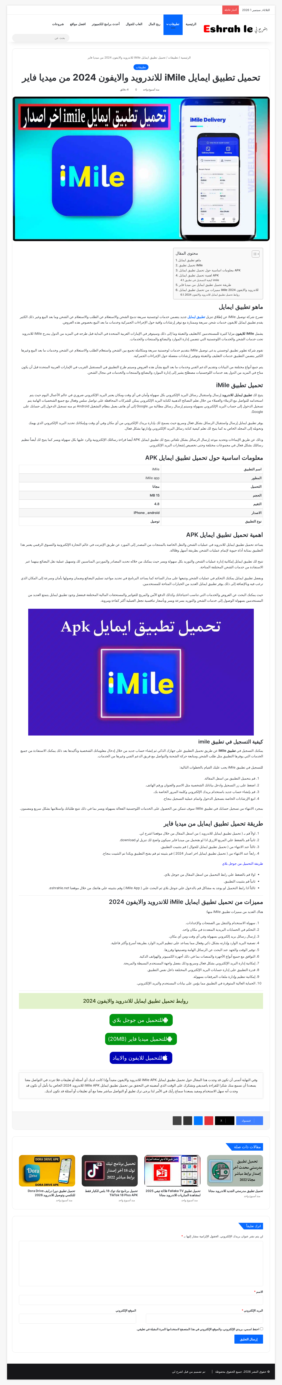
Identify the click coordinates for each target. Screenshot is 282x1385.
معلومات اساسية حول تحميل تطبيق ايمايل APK (210, 270)
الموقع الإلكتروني (126, 1310)
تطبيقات (174, 24)
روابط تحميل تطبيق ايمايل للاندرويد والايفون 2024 (212, 294)
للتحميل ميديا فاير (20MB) (137, 1039)
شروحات (58, 24)
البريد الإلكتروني (252, 1310)
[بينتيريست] (208, 1120)
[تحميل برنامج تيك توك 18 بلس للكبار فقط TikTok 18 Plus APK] (110, 1171)
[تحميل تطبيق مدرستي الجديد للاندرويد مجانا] (235, 1171)
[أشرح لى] (237, 28)
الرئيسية (191, 24)
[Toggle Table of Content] (253, 254)
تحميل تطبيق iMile (191, 265)
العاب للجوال (134, 24)
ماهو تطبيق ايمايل (189, 260)
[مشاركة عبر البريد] (187, 1120)
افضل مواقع (78, 24)
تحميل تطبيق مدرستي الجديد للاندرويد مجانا (235, 1191)
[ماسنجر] (198, 1120)
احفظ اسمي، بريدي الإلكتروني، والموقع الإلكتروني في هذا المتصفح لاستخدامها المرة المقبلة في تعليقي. (197, 1329)
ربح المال (154, 24)
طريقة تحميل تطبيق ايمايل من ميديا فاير (205, 285)
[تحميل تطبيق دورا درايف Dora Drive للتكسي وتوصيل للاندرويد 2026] (47, 1171)
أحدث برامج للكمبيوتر (106, 24)
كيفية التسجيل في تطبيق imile (202, 280)
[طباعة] (177, 1120)
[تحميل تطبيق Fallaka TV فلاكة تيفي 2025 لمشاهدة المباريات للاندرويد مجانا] (172, 1171)
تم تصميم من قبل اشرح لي (188, 1371)
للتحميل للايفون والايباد (137, 1058)
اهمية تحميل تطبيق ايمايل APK (199, 275)
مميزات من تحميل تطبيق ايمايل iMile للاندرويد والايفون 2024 (218, 290)
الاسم (258, 1291)
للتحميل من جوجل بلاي (137, 1020)
